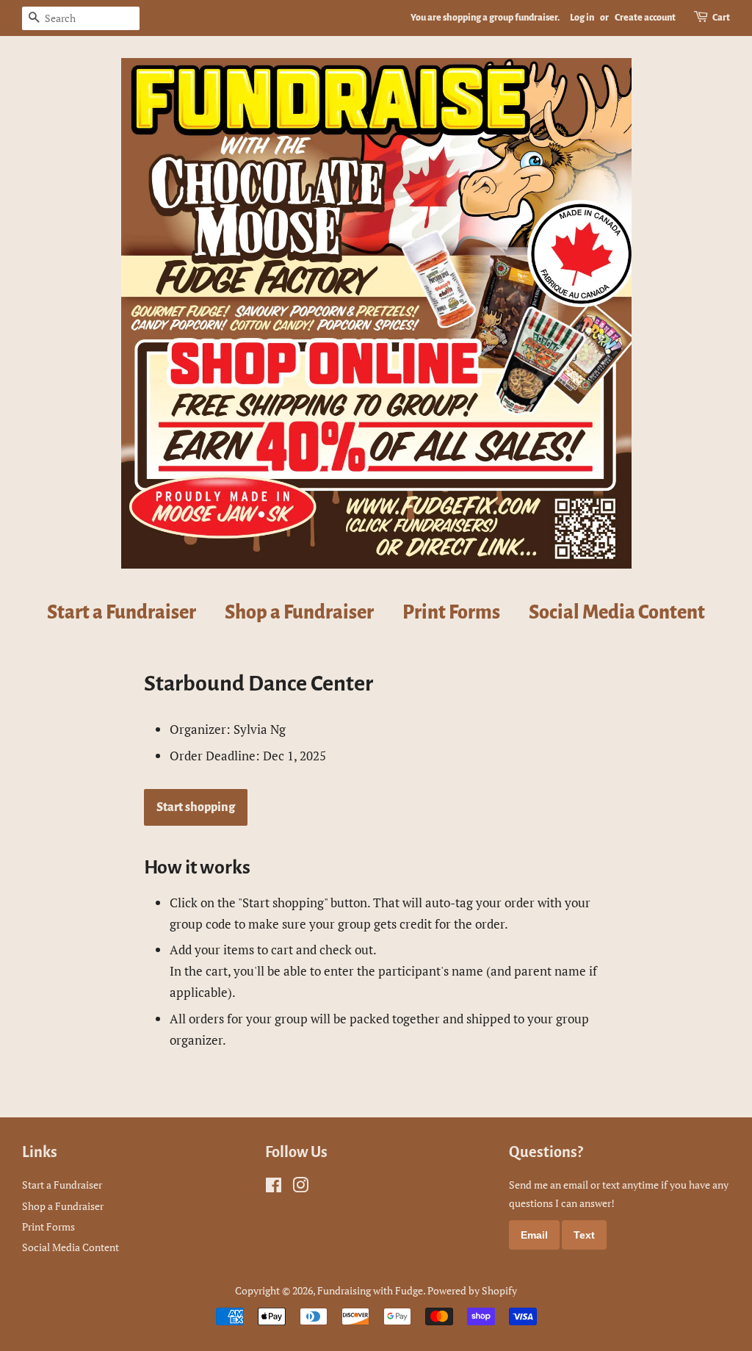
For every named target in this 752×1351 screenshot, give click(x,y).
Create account (645, 17)
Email (534, 1235)
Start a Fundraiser (121, 612)
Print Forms (451, 612)
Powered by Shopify (472, 1290)
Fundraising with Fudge (370, 1290)
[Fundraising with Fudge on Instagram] (300, 1188)
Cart (721, 17)
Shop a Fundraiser (299, 612)
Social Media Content (617, 612)
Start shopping (195, 807)
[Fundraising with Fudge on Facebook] (273, 1188)
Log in (582, 17)
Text (584, 1235)
